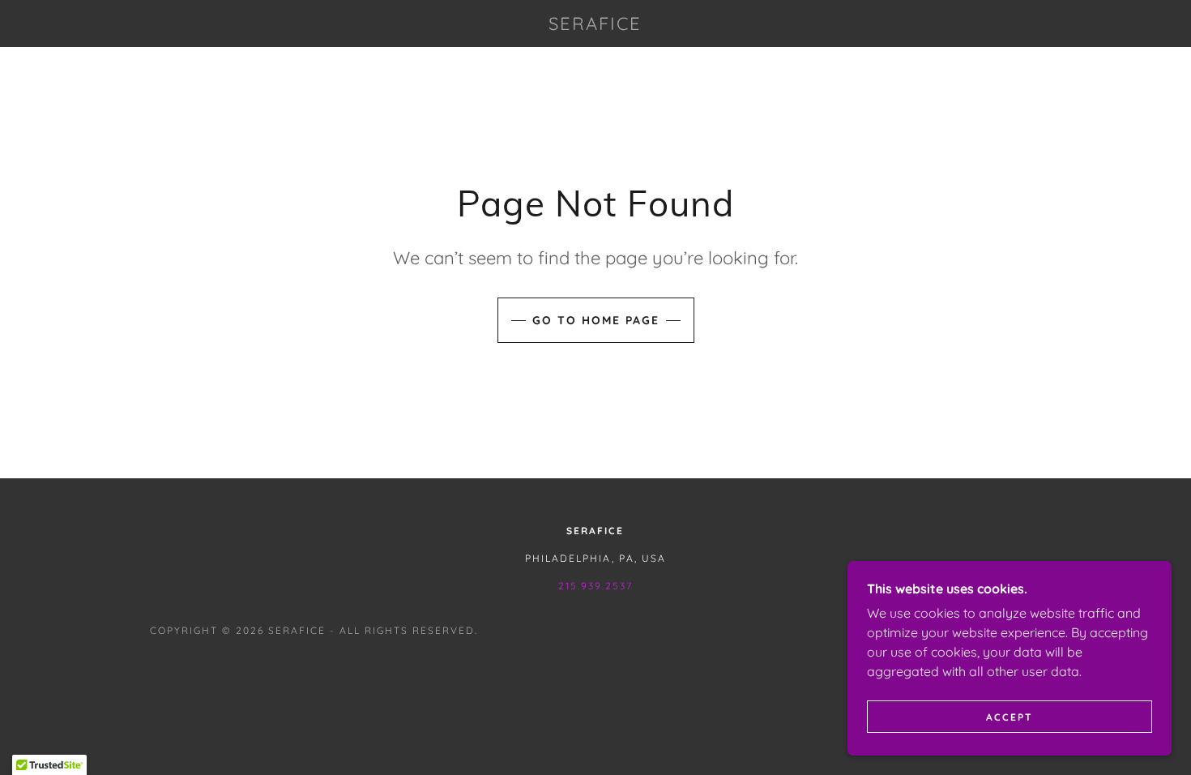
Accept (1009, 717)
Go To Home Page (596, 320)
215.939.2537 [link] (595, 586)
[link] (595, 25)
